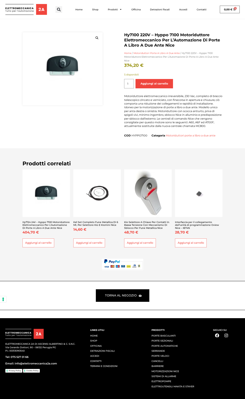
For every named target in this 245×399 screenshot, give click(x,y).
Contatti (201, 9)
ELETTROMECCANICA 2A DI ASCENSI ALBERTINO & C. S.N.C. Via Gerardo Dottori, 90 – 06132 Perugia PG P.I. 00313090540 (40, 347)
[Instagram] (226, 335)
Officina (136, 9)
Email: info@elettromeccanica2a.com (31, 363)
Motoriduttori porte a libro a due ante (157, 53)
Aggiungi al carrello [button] (38, 242)
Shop (95, 9)
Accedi (183, 9)
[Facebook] (217, 335)
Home (79, 9)
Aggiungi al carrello (154, 83)
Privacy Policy (15, 370)
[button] (59, 9)
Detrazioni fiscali (160, 9)
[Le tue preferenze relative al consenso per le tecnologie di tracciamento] (3, 299)
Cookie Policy (32, 370)
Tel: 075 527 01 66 (16, 357)
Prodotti (113, 9)
